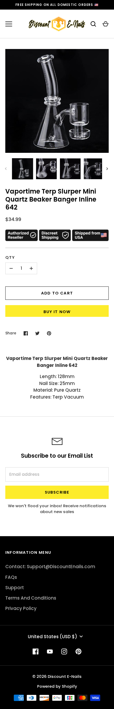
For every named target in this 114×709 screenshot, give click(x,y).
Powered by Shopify (57, 686)
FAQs (11, 577)
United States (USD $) (52, 636)
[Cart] (105, 24)
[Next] (107, 169)
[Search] (93, 24)
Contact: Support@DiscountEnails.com (50, 566)
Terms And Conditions (30, 598)
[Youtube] (50, 651)
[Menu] (9, 24)
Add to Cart (57, 293)
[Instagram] (64, 651)
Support (14, 587)
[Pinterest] (78, 651)
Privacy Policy (21, 608)
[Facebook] (35, 651)
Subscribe (57, 492)
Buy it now (57, 311)
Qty (10, 257)
